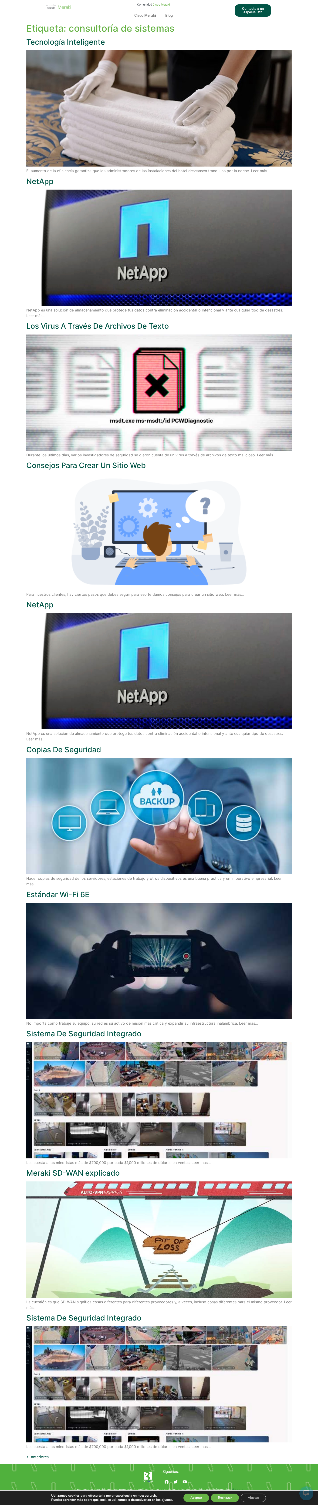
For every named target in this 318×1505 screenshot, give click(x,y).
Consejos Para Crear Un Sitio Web (86, 465)
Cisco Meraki (145, 15)
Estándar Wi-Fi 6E (57, 894)
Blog (169, 15)
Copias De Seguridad (63, 749)
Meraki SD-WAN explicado (73, 1172)
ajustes (167, 1500)
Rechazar (225, 1497)
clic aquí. (237, 1490)
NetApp (40, 181)
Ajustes (253, 1497)
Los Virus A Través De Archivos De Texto (97, 326)
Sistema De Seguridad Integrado (83, 1033)
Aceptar (196, 1497)
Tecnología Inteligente (65, 42)
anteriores (37, 1457)
